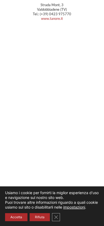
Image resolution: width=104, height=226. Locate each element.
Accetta (16, 217)
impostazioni (74, 207)
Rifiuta (40, 217)
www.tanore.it (52, 18)
